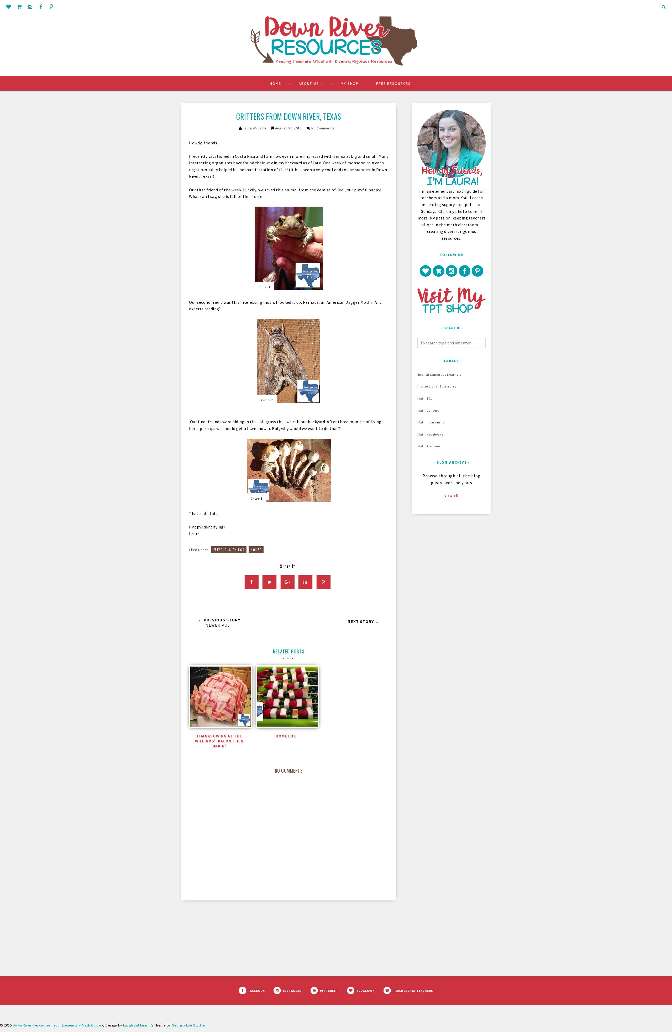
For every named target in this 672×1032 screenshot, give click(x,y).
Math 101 (424, 398)
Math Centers (428, 410)
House (256, 550)
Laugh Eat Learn (136, 1025)
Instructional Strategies (436, 386)
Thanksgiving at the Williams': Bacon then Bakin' (219, 741)
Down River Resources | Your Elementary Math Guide (57, 1025)
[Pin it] (323, 582)
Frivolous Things (228, 550)
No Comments (323, 128)
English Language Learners (439, 374)
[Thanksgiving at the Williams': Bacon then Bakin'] (219, 698)
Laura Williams (254, 128)
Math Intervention (432, 422)
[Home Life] (286, 698)
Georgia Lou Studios (189, 1025)
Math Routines (429, 446)
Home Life (286, 736)
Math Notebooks (430, 434)
